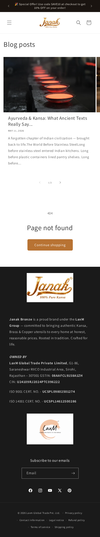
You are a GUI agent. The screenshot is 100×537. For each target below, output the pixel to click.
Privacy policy (73, 513)
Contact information (32, 520)
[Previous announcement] (8, 6)
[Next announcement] (91, 6)
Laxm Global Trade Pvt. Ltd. (43, 513)
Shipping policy (64, 527)
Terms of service (40, 527)
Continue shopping (50, 245)
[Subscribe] (73, 473)
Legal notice (56, 520)
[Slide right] (60, 182)
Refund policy (76, 520)
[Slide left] (40, 182)
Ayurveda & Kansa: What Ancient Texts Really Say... (47, 121)
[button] (9, 23)
